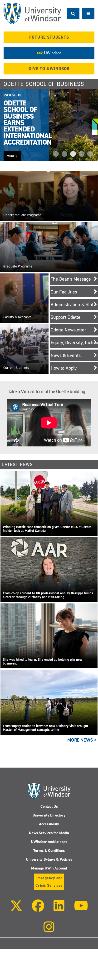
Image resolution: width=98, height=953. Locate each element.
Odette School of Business (44, 84)
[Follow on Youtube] (80, 908)
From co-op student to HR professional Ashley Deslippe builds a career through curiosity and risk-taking (48, 595)
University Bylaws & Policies (49, 859)
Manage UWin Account (49, 868)
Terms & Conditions (49, 850)
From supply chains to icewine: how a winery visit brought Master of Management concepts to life (45, 728)
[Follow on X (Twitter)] (16, 908)
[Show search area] (73, 13)
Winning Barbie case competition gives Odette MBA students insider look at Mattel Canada (47, 529)
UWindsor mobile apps (49, 841)
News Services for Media (49, 832)
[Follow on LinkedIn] (59, 908)
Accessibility (49, 824)
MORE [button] (11, 156)
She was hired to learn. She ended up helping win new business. (42, 661)
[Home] (32, 13)
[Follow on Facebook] (38, 908)
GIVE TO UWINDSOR (49, 69)
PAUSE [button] (11, 95)
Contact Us (49, 806)
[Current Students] (24, 349)
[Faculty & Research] (24, 298)
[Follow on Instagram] (49, 930)
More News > (82, 740)
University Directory (49, 815)
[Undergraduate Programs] (49, 196)
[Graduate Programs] (49, 247)
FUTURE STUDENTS (49, 37)
